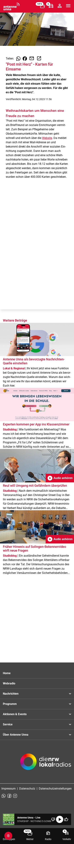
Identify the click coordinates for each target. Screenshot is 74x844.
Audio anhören (60, 478)
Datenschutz (27, 788)
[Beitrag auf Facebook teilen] (25, 58)
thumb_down (53, 819)
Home (7, 673)
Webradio (9, 683)
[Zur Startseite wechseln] (11, 6)
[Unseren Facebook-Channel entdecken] (9, 796)
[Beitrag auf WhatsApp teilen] (18, 58)
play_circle (59, 819)
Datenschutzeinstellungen (55, 788)
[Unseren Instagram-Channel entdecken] (15, 796)
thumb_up (66, 819)
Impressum (8, 788)
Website (47, 138)
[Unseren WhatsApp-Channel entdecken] (3, 796)
